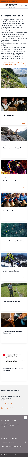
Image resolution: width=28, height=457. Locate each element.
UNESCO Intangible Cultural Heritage (12, 446)
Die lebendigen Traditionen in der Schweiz (13, 5)
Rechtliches (3, 454)
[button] (25, 417)
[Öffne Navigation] (26, 5)
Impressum (8, 454)
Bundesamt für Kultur (8, 442)
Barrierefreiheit (15, 454)
